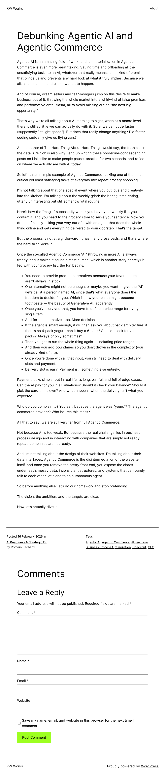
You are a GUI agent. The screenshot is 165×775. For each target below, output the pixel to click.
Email (23, 681)
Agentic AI (93, 542)
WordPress (150, 766)
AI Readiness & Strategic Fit (26, 542)
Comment (26, 612)
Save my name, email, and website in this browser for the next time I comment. (78, 723)
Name (23, 661)
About (154, 8)
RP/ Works (14, 8)
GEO (151, 547)
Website (23, 700)
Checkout (139, 547)
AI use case (139, 542)
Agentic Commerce (116, 542)
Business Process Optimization (108, 547)
